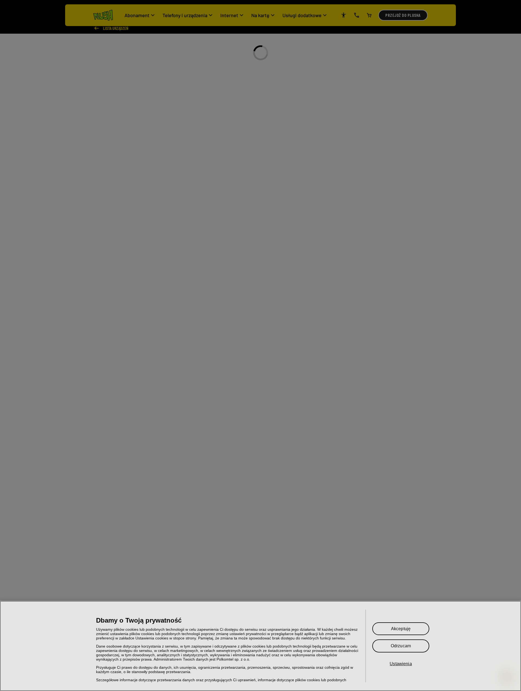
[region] (260, 646)
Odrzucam (401, 646)
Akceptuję (401, 628)
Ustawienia (401, 663)
